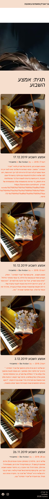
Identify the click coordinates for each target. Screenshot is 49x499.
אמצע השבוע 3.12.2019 (30, 359)
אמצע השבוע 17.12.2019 (29, 157)
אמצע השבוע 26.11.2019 (29, 452)
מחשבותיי (12, 162)
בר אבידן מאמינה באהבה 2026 (42, 494)
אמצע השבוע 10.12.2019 (29, 265)
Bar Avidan (23, 162)
